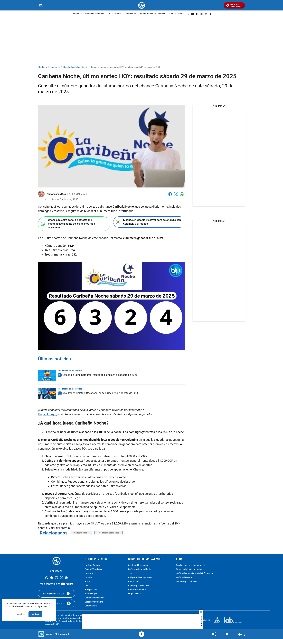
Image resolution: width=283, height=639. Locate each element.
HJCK (87, 582)
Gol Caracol (90, 573)
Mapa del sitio (134, 594)
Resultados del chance (108, 533)
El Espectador (91, 590)
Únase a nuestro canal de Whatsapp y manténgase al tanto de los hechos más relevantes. (71, 223)
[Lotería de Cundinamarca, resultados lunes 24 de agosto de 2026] (47, 375)
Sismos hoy (130, 14)
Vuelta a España (176, 14)
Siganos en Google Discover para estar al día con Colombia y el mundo (152, 221)
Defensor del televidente (139, 569)
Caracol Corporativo (94, 602)
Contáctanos (134, 582)
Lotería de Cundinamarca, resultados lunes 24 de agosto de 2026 (99, 374)
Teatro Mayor (91, 594)
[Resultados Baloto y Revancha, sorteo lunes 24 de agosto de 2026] (47, 393)
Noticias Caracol (92, 565)
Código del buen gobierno (139, 578)
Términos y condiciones (187, 582)
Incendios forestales (94, 14)
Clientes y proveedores (138, 586)
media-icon (141, 634)
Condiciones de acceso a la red (190, 565)
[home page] (141, 5)
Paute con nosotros (137, 590)
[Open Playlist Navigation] (244, 634)
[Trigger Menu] (41, 5)
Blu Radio (42, 67)
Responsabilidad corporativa (189, 569)
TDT (130, 573)
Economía (55, 67)
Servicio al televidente (138, 565)
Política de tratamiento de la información (194, 573)
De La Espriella (115, 14)
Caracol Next (91, 606)
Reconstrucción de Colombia (152, 14)
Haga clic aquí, (47, 414)
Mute (214, 634)
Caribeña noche (81, 533)
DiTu (87, 586)
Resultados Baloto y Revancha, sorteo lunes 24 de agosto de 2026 (100, 393)
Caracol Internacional (94, 598)
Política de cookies (185, 578)
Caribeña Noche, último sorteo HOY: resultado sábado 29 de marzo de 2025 (125, 67)
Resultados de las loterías (75, 67)
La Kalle (88, 578)
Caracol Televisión (93, 569)
